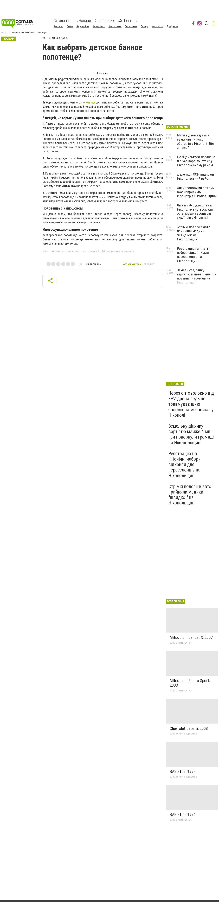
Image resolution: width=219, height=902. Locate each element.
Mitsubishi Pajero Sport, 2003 (190, 683)
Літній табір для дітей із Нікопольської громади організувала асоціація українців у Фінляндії (195, 211)
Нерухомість (82, 26)
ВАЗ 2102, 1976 (183, 814)
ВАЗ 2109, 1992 (183, 771)
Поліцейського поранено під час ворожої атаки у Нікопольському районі (196, 161)
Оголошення (131, 26)
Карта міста (157, 26)
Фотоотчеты (114, 26)
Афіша (70, 26)
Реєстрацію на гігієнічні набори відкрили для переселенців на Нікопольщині (194, 254)
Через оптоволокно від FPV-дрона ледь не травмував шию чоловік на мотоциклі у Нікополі (191, 404)
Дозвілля (130, 20)
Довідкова (172, 26)
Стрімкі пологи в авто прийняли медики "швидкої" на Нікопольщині (193, 233)
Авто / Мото (99, 26)
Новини (85, 20)
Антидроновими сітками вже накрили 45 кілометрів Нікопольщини (197, 192)
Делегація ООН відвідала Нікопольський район (195, 176)
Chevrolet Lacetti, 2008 (189, 728)
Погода (144, 26)
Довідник (106, 20)
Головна (64, 20)
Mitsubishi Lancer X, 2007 (191, 637)
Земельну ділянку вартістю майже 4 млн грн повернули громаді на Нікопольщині (196, 276)
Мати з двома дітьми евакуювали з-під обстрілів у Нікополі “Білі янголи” (195, 141)
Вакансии (58, 26)
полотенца (88, 102)
